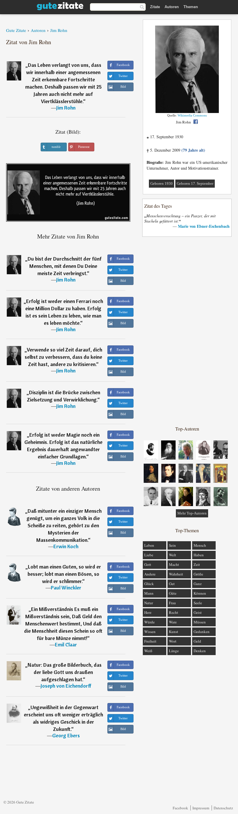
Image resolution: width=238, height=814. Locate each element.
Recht (173, 612)
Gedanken (202, 631)
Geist (198, 612)
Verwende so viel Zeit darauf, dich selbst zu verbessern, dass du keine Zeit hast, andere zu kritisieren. (63, 356)
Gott (147, 564)
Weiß (148, 650)
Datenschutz (223, 808)
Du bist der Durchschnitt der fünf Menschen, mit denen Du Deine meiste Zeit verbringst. (65, 266)
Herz (148, 612)
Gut (172, 583)
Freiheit (150, 641)
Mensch (200, 545)
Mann (149, 593)
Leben (149, 545)
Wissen (150, 631)
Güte (172, 593)
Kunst (173, 631)
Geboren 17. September (195, 183)
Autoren (172, 7)
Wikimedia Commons (192, 115)
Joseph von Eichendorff (66, 685)
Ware (173, 622)
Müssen (200, 622)
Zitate (155, 7)
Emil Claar (66, 644)
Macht (174, 564)
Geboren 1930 (161, 183)
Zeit (197, 564)
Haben (199, 554)
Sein (172, 545)
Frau (172, 602)
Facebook (180, 808)
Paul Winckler (66, 587)
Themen (190, 7)
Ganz (198, 583)
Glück (149, 583)
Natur (148, 602)
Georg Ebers (66, 735)
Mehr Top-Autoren (192, 513)
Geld (197, 641)
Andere (150, 574)
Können (200, 593)
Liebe (148, 554)
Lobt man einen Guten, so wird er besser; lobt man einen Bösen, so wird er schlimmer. (64, 573)
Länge (174, 650)
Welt (172, 554)
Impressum (200, 808)
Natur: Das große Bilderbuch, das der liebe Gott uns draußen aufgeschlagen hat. (65, 672)
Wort (172, 641)
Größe (198, 574)
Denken (200, 650)
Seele (198, 602)
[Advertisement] (187, 331)
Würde (149, 622)
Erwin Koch (65, 546)
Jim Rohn (65, 107)
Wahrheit (176, 574)
